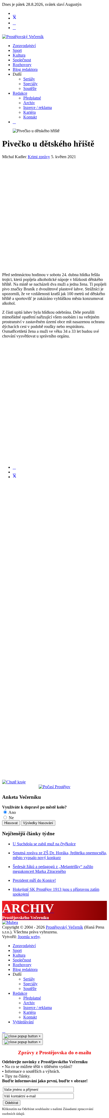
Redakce (20, 93)
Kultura (19, 55)
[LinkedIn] (14, 472)
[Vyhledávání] (14, 122)
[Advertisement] (54, 213)
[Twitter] (14, 18)
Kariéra (29, 112)
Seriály (29, 79)
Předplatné (32, 98)
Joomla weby (29, 936)
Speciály (30, 83)
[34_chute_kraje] (14, 782)
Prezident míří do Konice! (34, 880)
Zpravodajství (24, 45)
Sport (17, 50)
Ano (12, 812)
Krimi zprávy (39, 156)
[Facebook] (14, 13)
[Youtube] (14, 23)
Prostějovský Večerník (64, 927)
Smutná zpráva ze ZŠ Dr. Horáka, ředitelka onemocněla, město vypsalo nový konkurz (60, 855)
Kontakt (30, 117)
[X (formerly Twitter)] (14, 476)
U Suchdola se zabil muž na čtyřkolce (44, 844)
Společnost (22, 60)
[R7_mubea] (10, 922)
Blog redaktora (25, 69)
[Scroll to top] (3, 1031)
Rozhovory (22, 64)
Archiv (29, 103)
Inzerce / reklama (37, 107)
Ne (11, 817)
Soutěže (30, 88)
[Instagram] (14, 27)
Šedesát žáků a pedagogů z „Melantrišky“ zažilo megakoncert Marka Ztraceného (53, 869)
